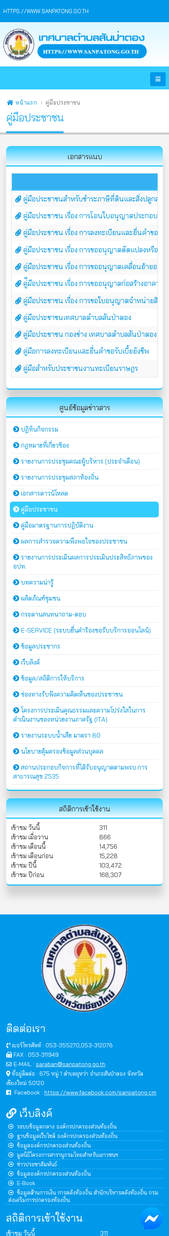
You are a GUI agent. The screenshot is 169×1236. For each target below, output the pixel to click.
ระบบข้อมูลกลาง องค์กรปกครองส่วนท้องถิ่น (66, 1126)
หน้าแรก (25, 102)
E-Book (26, 1182)
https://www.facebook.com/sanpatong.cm (100, 1092)
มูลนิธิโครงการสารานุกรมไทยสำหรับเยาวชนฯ (67, 1154)
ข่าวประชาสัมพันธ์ (37, 1164)
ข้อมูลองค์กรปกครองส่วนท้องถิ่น (54, 1145)
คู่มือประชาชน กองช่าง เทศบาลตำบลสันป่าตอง (89, 334)
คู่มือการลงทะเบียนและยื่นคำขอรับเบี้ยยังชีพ (85, 351)
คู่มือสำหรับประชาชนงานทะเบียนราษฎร (79, 368)
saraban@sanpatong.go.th (70, 1063)
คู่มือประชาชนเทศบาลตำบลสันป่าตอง (76, 317)
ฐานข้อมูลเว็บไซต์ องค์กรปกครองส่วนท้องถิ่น (67, 1135)
